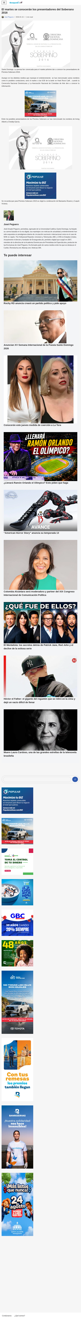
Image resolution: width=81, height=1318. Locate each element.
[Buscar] (75, 779)
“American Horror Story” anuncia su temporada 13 (31, 533)
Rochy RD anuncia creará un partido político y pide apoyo (35, 303)
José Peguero (9, 17)
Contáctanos (6, 1316)
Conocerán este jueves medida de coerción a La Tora (32, 425)
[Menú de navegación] (4, 2)
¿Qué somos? (19, 1316)
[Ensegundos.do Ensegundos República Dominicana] (16, 2)
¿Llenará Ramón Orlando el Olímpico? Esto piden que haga (36, 482)
